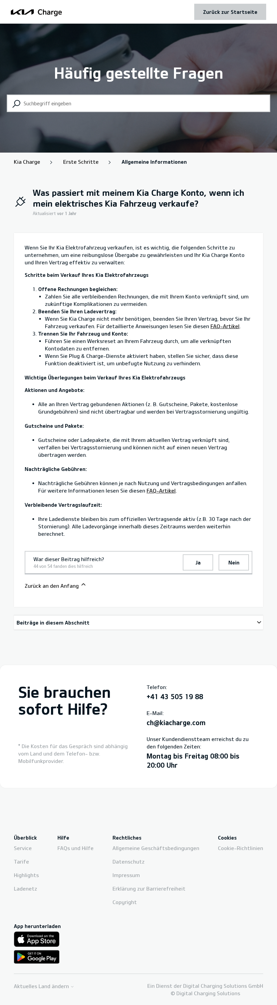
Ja (198, 562)
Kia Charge (27, 162)
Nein (234, 562)
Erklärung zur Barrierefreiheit (148, 888)
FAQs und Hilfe (75, 848)
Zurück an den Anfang (52, 586)
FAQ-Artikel (225, 326)
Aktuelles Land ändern (42, 986)
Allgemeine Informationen (154, 162)
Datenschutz (128, 861)
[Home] (36, 12)
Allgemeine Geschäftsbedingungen (155, 848)
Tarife (21, 861)
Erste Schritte (81, 162)
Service (23, 848)
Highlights (26, 875)
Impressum (126, 875)
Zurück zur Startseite (230, 12)
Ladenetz (25, 888)
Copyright (124, 902)
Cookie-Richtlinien (240, 848)
